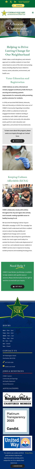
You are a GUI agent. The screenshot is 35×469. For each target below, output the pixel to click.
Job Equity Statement (9, 381)
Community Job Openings (10, 379)
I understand (17, 466)
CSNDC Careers (7, 376)
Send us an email (10, 366)
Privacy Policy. (29, 453)
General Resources (8, 384)
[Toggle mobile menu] (33, 12)
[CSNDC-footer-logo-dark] (17, 297)
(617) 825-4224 (9, 362)
